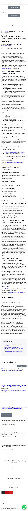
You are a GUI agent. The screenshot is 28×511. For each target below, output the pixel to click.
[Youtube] (11, 492)
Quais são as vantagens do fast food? (11, 302)
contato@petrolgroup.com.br (14, 478)
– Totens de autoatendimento (11, 152)
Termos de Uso (20, 508)
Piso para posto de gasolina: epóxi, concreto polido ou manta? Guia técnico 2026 (13, 386)
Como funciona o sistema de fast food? (12, 318)
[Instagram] (3, 492)
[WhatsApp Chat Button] (24, 507)
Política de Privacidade (6, 509)
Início (2, 31)
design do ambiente (6, 68)
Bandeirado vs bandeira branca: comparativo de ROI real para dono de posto (13, 349)
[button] (14, 302)
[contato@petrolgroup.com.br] (14, 474)
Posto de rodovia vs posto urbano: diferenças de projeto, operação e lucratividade (14, 407)
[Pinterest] (7, 492)
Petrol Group (8, 288)
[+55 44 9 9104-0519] (14, 483)
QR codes (22, 152)
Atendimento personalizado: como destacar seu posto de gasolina (12, 163)
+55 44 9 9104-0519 (14, 487)
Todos (6, 31)
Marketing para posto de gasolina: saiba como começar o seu (13, 293)
